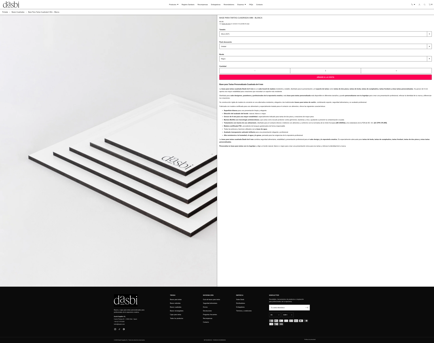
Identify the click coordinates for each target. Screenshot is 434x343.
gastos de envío (226, 23)
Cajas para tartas (175, 314)
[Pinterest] (124, 329)
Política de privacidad (310, 339)
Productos (172, 4)
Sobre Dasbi (240, 299)
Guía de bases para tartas (211, 299)
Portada (5, 12)
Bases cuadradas (18, 12)
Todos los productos (176, 318)
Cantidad (222, 66)
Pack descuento (225, 42)
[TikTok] (119, 329)
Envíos (205, 307)
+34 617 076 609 (119, 321)
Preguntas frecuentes (210, 314)
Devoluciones (207, 311)
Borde (221, 54)
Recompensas (203, 4)
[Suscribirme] (307, 307)
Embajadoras (216, 4)
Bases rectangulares (176, 311)
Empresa (240, 4)
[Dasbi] (126, 300)
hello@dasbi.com (119, 324)
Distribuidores (240, 303)
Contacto (259, 4)
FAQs (251, 4)
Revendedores (229, 4)
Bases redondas (175, 303)
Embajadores (240, 307)
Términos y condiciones (244, 311)
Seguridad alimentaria (210, 303)
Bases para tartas (176, 299)
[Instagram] (115, 329)
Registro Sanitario (188, 4)
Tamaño (222, 29)
